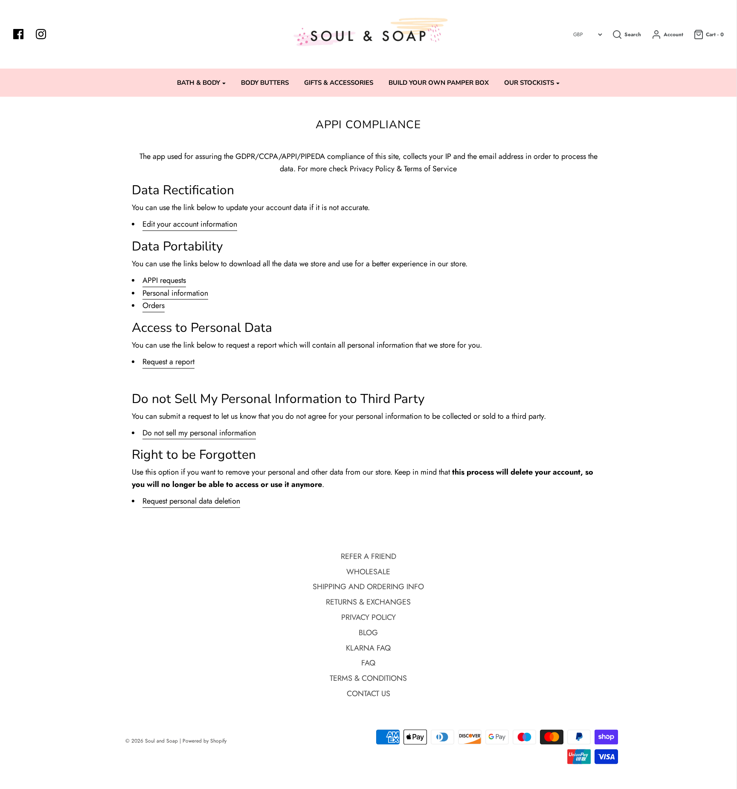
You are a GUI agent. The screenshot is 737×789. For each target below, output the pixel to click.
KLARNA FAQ (368, 648)
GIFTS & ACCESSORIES (338, 82)
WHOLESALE (368, 571)
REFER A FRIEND (368, 556)
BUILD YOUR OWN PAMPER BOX (439, 82)
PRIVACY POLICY (368, 617)
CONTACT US (368, 693)
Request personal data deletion (191, 501)
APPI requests (164, 280)
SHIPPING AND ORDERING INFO (368, 586)
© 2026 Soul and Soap (151, 741)
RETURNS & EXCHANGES (368, 602)
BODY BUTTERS (265, 82)
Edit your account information (189, 224)
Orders (153, 305)
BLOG (368, 632)
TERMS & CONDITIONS (368, 678)
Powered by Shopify (204, 741)
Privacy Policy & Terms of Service (403, 168)
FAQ (368, 662)
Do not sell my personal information (199, 432)
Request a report (168, 361)
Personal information (175, 293)
